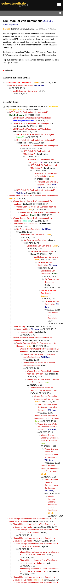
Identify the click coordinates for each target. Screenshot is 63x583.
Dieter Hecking (19, 326)
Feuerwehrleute (26, 332)
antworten (9, 70)
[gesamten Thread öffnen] (40, 109)
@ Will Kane (52, 29)
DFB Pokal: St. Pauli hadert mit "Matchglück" (28, 112)
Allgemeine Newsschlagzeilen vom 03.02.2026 (26, 107)
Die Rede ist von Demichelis (21, 85)
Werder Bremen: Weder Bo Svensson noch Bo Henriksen (33, 196)
